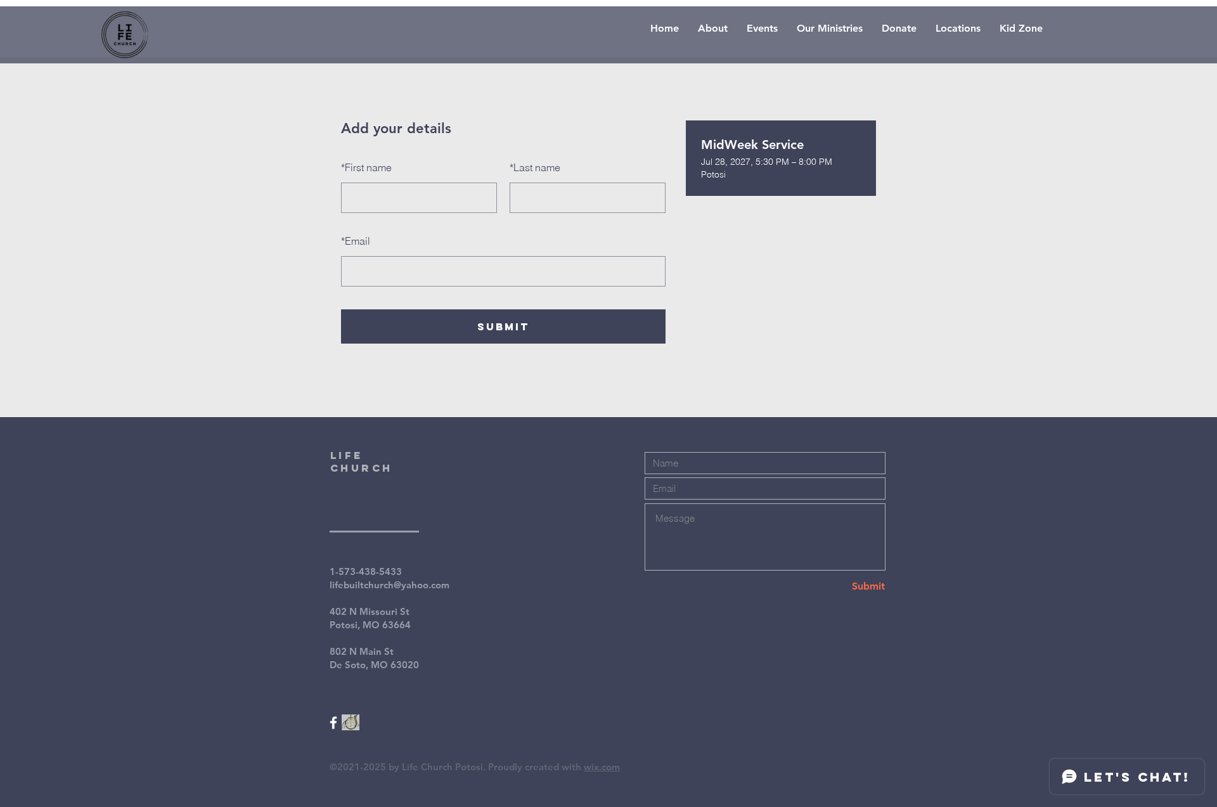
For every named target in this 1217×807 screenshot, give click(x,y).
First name (366, 167)
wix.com (602, 767)
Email (355, 241)
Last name (535, 167)
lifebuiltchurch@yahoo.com (389, 585)
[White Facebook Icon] (333, 722)
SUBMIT (503, 326)
